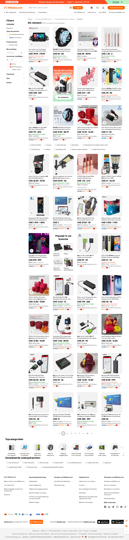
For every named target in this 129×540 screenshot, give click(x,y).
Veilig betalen (33, 481)
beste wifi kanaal (29, 462)
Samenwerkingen (109, 498)
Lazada (64, 531)
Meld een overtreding (86, 502)
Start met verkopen (110, 485)
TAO (80, 531)
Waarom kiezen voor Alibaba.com (14, 481)
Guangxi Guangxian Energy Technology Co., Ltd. (39, 185)
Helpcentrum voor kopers (87, 481)
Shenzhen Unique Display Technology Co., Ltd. (111, 227)
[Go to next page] (91, 433)
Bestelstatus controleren (112, 489)
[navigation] (15, 226)
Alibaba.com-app (89, 522)
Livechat (81, 485)
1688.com (44, 531)
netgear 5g (108, 462)
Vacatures (7, 494)
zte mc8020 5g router (75, 462)
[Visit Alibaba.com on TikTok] (125, 507)
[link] (126, 520)
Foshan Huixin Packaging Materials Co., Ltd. (87, 136)
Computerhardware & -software (64, 19)
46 (87, 433)
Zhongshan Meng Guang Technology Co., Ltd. (63, 186)
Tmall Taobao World (55, 531)
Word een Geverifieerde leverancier (111, 493)
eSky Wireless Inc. (107, 136)
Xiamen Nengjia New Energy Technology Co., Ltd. (39, 97)
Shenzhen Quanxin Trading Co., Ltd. (63, 138)
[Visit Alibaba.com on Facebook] (105, 507)
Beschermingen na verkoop (37, 493)
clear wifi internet (14, 462)
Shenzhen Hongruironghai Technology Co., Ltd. (111, 185)
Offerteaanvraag (59, 485)
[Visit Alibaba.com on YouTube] (121, 507)
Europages (93, 531)
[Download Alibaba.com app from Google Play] (118, 522)
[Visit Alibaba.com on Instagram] (117, 507)
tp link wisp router (61, 149)
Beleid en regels (34, 502)
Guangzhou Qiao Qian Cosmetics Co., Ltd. (87, 189)
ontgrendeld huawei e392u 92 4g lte (53, 467)
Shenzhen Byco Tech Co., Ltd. (86, 58)
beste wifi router (61, 145)
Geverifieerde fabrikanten (62, 481)
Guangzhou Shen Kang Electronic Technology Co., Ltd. (63, 59)
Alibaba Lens (8, 522)
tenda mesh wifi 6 (36, 145)
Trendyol (86, 531)
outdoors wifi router (93, 462)
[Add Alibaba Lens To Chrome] (36, 522)
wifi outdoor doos (32, 467)
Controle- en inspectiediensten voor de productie (39, 497)
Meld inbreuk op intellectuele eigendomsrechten (88, 497)
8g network (75, 145)
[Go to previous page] (59, 433)
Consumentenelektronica (43, 19)
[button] (70, 7)
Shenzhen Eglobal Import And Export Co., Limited (39, 264)
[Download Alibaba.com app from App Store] (103, 522)
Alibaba (30, 19)
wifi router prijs (44, 462)
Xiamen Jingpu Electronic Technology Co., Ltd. (39, 138)
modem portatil (58, 462)
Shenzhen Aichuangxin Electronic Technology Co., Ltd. (39, 59)
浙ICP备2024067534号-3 (116, 537)
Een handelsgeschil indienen (88, 489)
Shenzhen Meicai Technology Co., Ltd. (111, 59)
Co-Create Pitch (9, 485)
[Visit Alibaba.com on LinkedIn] (109, 507)
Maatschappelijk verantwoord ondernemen (13, 490)
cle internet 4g (35, 149)
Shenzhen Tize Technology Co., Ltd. (87, 227)
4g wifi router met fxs (99, 149)
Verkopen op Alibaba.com (112, 481)
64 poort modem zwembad (79, 149)
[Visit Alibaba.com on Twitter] (113, 507)
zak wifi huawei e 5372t (15, 467)
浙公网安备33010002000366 (97, 537)
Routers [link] (79, 19)
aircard (49, 145)
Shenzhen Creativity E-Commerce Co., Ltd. (111, 99)
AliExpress (36, 531)
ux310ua (47, 149)
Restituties (82, 493)
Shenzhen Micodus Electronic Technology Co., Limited (63, 227)
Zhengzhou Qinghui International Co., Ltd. (39, 227)
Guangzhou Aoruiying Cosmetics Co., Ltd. (87, 97)
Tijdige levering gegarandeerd (38, 489)
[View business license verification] (83, 537)
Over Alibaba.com (10, 477)
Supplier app (61, 522)
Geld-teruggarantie (35, 485)
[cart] (97, 8)
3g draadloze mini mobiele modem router (96, 145)
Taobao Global (72, 531)
